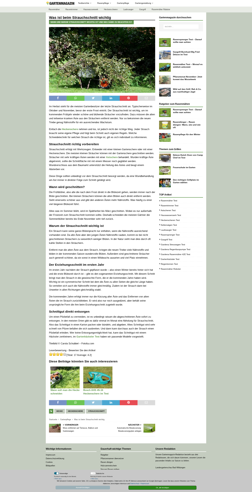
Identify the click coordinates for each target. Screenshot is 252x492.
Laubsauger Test (168, 230)
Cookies (49, 462)
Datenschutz (134, 483)
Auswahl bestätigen (83, 487)
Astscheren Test (168, 210)
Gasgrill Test (166, 239)
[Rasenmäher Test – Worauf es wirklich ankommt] (165, 67)
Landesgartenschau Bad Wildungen (170, 467)
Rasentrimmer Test (169, 205)
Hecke (59, 411)
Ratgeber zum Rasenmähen (174, 104)
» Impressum (144, 483)
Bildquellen (50, 466)
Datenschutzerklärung (55, 458)
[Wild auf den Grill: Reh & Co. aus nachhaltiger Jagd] (165, 92)
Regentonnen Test (169, 264)
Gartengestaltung (143, 3)
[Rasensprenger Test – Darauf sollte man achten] (165, 42)
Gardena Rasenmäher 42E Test (175, 254)
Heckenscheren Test (170, 220)
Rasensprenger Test (170, 235)
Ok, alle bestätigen (162, 487)
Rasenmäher (54, 9)
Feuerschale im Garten (184, 167)
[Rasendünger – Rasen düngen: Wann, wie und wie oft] (165, 125)
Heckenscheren (111, 9)
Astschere (112, 157)
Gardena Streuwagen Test (173, 244)
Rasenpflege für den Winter (186, 134)
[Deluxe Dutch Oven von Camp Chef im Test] (165, 158)
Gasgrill (142, 9)
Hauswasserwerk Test (171, 215)
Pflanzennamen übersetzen (112, 458)
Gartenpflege (123, 3)
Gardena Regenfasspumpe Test (175, 249)
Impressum (50, 455)
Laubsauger (128, 9)
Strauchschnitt (96, 411)
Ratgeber (104, 455)
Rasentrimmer (71, 9)
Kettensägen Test (169, 225)
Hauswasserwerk (90, 9)
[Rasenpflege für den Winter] (165, 137)
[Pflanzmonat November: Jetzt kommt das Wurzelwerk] (165, 79)
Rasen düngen (107, 462)
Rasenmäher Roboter (161, 9)
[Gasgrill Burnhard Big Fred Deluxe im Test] (165, 55)
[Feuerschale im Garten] (165, 170)
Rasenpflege (103, 3)
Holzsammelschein (109, 466)
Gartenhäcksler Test (88, 336)
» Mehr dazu (58, 478)
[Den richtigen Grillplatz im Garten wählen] (165, 183)
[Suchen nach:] (181, 26)
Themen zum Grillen (170, 149)
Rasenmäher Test (169, 200)
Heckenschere (70, 129)
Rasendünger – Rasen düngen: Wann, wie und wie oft (187, 124)
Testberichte (83, 3)
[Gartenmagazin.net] (60, 3)
